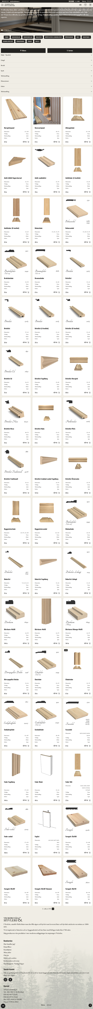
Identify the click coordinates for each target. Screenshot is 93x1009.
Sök (80, 5)
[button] (2, 5)
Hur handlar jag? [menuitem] (9, 944)
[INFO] (25, 142)
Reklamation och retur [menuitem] (11, 961)
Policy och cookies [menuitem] (10, 958)
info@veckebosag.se (14, 1)
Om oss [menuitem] (6, 955)
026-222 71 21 (5, 1)
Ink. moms (71, 1)
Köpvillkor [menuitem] (7, 947)
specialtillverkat (56, 15)
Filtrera (24, 50)
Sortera (71, 50)
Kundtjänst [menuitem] (7, 950)
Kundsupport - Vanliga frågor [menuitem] (14, 964)
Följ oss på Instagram (11, 973)
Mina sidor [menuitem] (7, 952)
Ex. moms (77, 1)
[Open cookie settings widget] (3, 1006)
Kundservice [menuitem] (8, 941)
